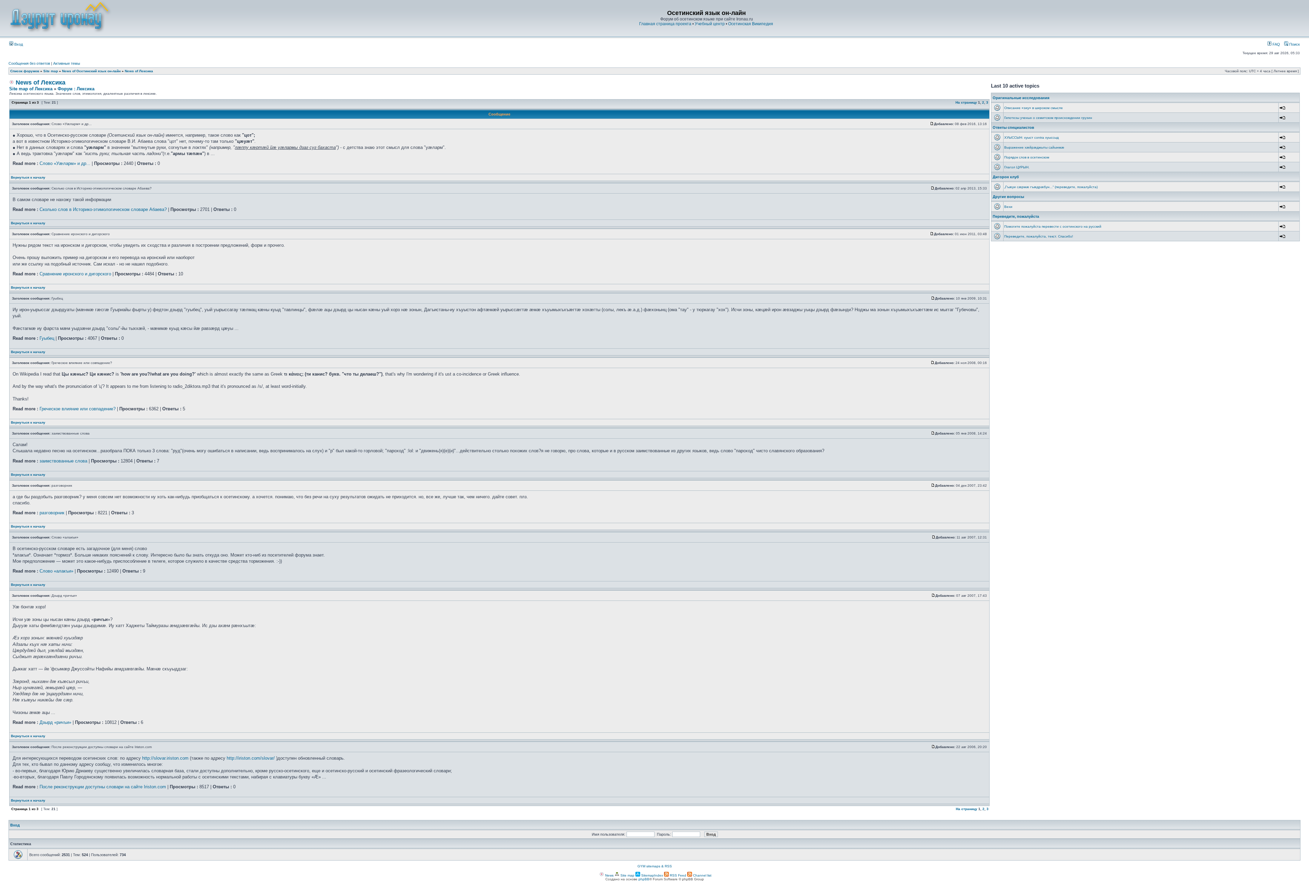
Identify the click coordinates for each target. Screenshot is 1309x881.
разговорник (52, 512)
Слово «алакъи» (56, 571)
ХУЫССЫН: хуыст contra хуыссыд (1031, 137)
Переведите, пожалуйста (1016, 216)
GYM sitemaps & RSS (654, 866)
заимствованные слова (63, 461)
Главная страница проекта (665, 23)
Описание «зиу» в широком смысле (1033, 108)
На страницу (966, 102)
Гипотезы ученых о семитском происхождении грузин (1048, 118)
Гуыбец (47, 338)
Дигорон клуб (1006, 177)
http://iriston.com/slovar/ (251, 758)
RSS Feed (677, 875)
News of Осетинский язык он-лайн (91, 71)
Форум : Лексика (76, 88)
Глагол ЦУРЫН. (1016, 167)
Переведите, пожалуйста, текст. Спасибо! (1038, 236)
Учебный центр (710, 23)
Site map (50, 71)
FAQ (1276, 44)
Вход (18, 44)
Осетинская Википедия (750, 23)
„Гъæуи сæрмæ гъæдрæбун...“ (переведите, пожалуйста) (1051, 187)
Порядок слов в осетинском (1026, 157)
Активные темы (66, 63)
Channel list (701, 875)
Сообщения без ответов (29, 63)
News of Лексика (139, 71)
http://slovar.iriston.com (165, 758)
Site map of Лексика (30, 88)
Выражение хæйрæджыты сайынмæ (1034, 147)
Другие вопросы (1008, 197)
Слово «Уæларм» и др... (65, 163)
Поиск (1294, 44)
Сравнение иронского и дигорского (75, 273)
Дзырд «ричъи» (55, 722)
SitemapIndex (651, 875)
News (609, 875)
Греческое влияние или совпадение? (78, 408)
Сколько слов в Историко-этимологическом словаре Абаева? (103, 209)
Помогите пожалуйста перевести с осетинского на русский (1052, 226)
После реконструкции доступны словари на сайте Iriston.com (103, 786)
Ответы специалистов (1013, 127)
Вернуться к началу (28, 177)
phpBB (643, 879)
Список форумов (24, 71)
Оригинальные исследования (1021, 98)
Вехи (1008, 207)
